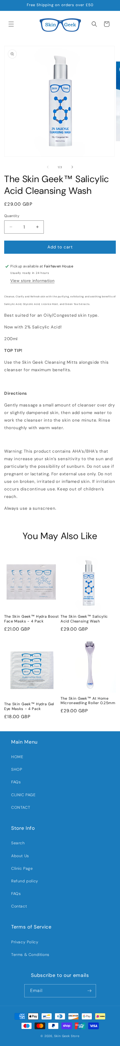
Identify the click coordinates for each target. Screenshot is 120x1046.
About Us (20, 855)
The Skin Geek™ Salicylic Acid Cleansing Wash (84, 619)
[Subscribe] (89, 990)
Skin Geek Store (67, 1036)
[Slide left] (48, 167)
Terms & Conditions (30, 954)
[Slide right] (72, 167)
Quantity (11, 215)
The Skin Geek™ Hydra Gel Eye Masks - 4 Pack (29, 706)
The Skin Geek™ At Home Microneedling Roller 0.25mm (88, 701)
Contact (19, 906)
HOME (17, 756)
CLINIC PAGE (23, 794)
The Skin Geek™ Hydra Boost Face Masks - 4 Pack (31, 619)
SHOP (16, 769)
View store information (32, 280)
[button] (11, 24)
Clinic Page (22, 868)
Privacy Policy (24, 941)
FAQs (16, 781)
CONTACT (20, 807)
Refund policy (24, 880)
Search (18, 842)
